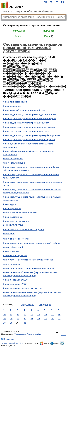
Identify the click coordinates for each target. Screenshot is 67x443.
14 (32, 314)
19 (4, 318)
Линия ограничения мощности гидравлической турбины (31, 243)
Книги (18, 36)
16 (45, 314)
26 (52, 318)
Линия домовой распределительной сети (24, 110)
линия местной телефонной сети (20, 212)
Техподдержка (20, 334)
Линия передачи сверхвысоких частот (22, 288)
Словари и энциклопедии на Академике (27, 11)
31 (25, 323)
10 (4, 314)
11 (11, 314)
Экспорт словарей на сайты (12, 343)
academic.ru (12, 5)
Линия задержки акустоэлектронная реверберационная (31, 135)
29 (11, 323)
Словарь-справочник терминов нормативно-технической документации (33, 25)
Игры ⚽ (49, 36)
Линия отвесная (11, 251)
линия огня (8, 233)
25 (45, 318)
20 (11, 318)
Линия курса (9, 204)
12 (18, 314)
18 (59, 314)
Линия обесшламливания (16, 221)
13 (25, 314)
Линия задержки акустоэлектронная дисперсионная (29, 114)
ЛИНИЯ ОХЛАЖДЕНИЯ (15, 255)
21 (18, 318)
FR (62, 2)
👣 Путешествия (7, 339)
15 (38, 314)
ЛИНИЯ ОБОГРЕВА (13, 225)
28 (4, 323)
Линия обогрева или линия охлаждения (23, 229)
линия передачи (11, 264)
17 (52, 314)
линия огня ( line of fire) (16, 238)
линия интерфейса (13, 158)
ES (56, 2)
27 (59, 318)
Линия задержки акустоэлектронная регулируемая (29, 139)
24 (38, 318)
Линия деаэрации (12, 106)
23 (32, 318)
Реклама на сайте (34, 334)
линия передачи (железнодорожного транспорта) (28, 268)
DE (51, 2)
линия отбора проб (13, 247)
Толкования (18, 30)
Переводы (49, 30)
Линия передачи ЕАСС (14, 284)
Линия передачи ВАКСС (15, 280)
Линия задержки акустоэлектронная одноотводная (29, 127)
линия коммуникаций (14, 163)
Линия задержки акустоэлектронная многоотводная (29, 118)
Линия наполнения (13, 217)
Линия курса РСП (12, 208)
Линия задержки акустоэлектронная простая (26, 131)
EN (45, 2)
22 (25, 318)
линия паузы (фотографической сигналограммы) (28, 259)
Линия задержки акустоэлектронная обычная (26, 122)
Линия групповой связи (15, 101)
